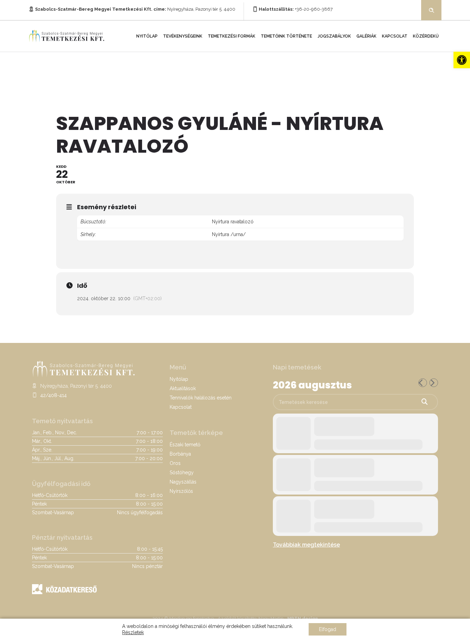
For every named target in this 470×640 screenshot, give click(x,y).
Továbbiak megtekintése (306, 544)
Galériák (366, 36)
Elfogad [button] (327, 629)
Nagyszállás (183, 482)
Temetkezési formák (231, 36)
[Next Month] (433, 382)
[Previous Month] (422, 382)
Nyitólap (147, 36)
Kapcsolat (394, 36)
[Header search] (431, 9)
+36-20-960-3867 (314, 9)
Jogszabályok (334, 36)
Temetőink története (286, 36)
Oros (175, 463)
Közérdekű (426, 36)
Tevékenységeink (182, 36)
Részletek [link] (133, 632)
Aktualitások (183, 388)
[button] (461, 60)
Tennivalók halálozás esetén (201, 397)
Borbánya (180, 454)
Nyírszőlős (181, 491)
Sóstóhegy (182, 472)
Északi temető (185, 444)
